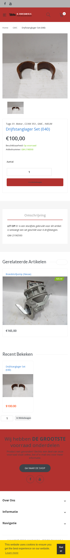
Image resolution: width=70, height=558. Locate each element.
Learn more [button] (11, 552)
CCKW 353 (30, 123)
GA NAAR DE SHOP (35, 468)
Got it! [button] (61, 549)
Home (5, 27)
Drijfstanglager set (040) (15, 368)
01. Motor (17, 123)
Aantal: (10, 161)
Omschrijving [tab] (35, 215)
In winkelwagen (35, 182)
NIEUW (48, 123)
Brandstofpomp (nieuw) (18, 274)
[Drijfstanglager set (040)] (15, 107)
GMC (15, 27)
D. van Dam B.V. (13, 373)
